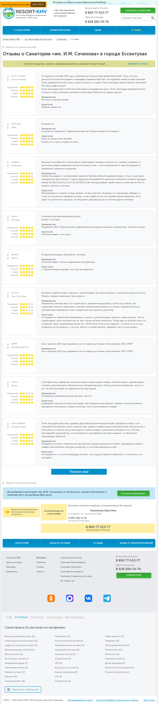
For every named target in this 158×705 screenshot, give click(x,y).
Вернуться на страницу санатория (21, 47)
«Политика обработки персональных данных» (117, 700)
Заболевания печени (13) (16, 667)
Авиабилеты (12, 571)
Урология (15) (11, 676)
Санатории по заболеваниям (25, 689)
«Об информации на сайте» (80, 700)
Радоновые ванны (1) (115, 659)
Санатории (22, 543)
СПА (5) (58, 676)
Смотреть (38, 4)
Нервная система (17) (15, 672)
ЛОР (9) (58, 663)
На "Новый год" (67, 581)
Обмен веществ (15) (114, 636)
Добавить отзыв (137, 63)
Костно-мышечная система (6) (69, 641)
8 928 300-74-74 (97, 22)
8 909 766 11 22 (77, 518)
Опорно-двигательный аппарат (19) (21, 641)
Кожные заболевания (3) (66, 672)
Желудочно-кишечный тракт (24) (20, 636)
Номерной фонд (60, 30)
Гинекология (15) (62, 636)
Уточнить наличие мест (133, 493)
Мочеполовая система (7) (17, 659)
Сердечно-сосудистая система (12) (21, 645)
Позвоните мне (133, 575)
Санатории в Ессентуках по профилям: (35, 627)
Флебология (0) (112, 654)
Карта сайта (149, 700)
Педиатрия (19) (112, 641)
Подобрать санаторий (137, 10)
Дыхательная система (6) (67, 667)
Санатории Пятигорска (70, 567)
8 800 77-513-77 (97, 12)
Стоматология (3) (63, 681)
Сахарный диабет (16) (15, 681)
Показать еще (79, 471)
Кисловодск (54, 617)
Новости (40, 571)
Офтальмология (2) (14, 654)
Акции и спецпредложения (136, 543)
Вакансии (41, 562)
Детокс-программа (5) (115, 663)
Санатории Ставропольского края (76, 576)
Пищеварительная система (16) (69, 645)
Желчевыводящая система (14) (19, 650)
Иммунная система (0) (65, 654)
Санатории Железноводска (73, 562)
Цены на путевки (60, 543)
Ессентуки (21, 617)
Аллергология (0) (63, 659)
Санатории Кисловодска (71, 571)
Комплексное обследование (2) (119, 667)
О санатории (22, 30)
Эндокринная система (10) (67, 650)
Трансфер (10, 567)
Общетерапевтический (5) (117, 645)
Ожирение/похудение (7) (16, 663)
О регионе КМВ (13, 558)
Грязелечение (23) (113, 650)
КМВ (9, 617)
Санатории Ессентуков (71, 558)
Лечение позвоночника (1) (117, 672)
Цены (98, 30)
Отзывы (136, 30)
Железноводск (74, 617)
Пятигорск (37, 617)
